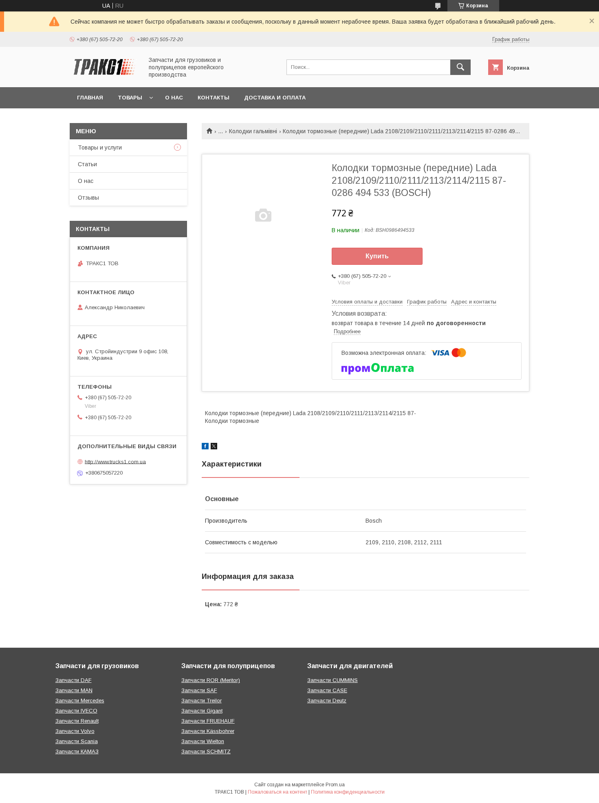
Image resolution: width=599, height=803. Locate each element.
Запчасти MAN (73, 690)
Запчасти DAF (73, 680)
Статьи (87, 164)
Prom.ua (335, 785)
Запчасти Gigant (201, 711)
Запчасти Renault (77, 721)
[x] (214, 447)
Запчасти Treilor (201, 700)
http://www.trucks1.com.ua (115, 461)
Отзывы (88, 197)
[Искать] (460, 67)
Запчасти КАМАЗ (77, 751)
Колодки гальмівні (253, 131)
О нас (174, 98)
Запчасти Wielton (202, 741)
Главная (90, 98)
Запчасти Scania (76, 741)
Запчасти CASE (327, 690)
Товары (130, 98)
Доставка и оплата (275, 98)
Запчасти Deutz (326, 700)
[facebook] (205, 447)
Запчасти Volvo (75, 731)
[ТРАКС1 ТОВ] (104, 76)
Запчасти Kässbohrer (207, 731)
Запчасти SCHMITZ (206, 751)
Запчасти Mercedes (79, 700)
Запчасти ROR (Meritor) (210, 680)
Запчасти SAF (199, 690)
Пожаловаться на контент (277, 792)
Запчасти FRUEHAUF (208, 721)
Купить (377, 256)
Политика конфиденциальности (348, 792)
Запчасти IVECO (76, 711)
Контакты (213, 98)
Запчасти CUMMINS (332, 680)
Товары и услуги (100, 147)
